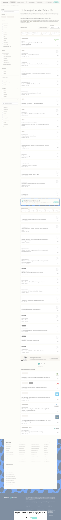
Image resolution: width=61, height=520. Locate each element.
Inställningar (27, 517)
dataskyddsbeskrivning (21, 514)
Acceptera (34, 517)
